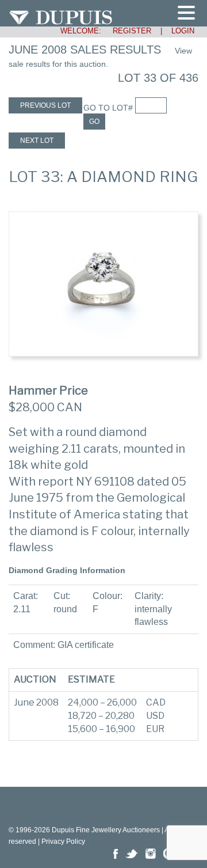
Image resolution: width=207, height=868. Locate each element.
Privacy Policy (63, 841)
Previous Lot (45, 105)
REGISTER (127, 30)
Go (94, 121)
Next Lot (36, 141)
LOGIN (182, 30)
